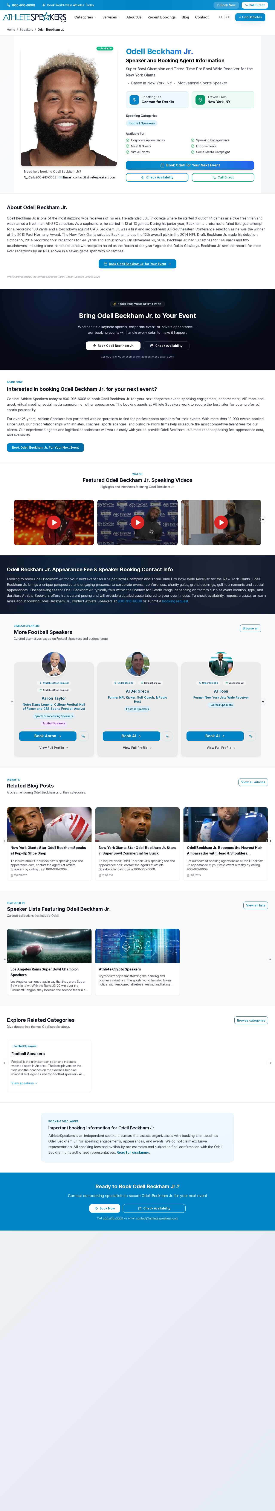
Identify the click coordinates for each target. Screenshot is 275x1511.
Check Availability (231, 7)
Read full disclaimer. (133, 1152)
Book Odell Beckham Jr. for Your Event (137, 264)
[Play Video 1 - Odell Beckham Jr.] (54, 522)
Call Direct (226, 177)
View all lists (255, 905)
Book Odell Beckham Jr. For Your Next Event (45, 447)
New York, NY (219, 102)
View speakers (22, 1083)
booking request (175, 601)
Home (11, 29)
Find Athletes (252, 17)
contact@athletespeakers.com (155, 356)
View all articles (253, 782)
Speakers (26, 29)
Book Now (259, 7)
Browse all (250, 628)
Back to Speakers (24, 7)
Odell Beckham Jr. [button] (159, 51)
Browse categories (251, 1020)
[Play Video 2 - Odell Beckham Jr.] (137, 522)
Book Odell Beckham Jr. (116, 345)
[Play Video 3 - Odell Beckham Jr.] (221, 522)
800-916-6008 (115, 356)
